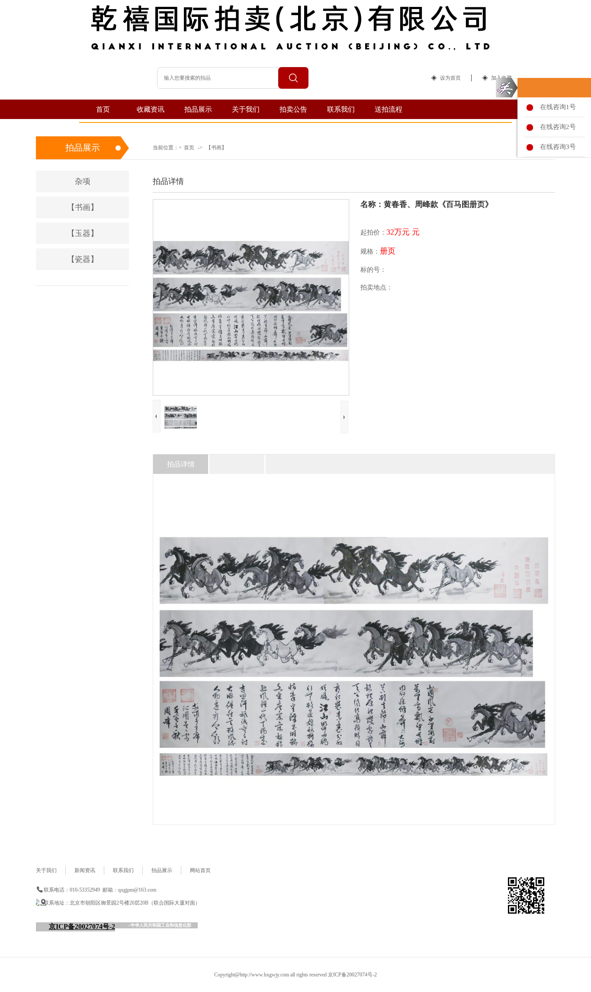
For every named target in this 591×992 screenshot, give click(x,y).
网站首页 (200, 870)
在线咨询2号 (556, 126)
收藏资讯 (150, 109)
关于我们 (246, 109)
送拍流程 (388, 109)
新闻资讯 (84, 870)
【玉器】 (82, 233)
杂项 (82, 181)
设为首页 (450, 78)
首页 (103, 109)
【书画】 (216, 148)
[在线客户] (506, 87)
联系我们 (341, 109)
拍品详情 (181, 464)
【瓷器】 (82, 259)
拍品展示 (198, 109)
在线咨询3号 (556, 146)
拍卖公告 (293, 109)
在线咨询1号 (556, 106)
